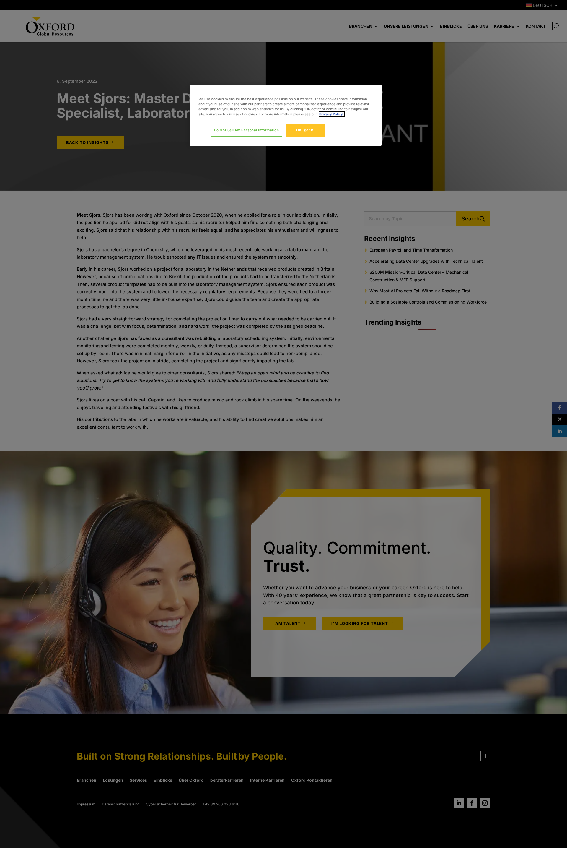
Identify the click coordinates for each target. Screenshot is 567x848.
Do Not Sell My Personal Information (246, 130)
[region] (286, 115)
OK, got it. (305, 130)
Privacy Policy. (331, 114)
